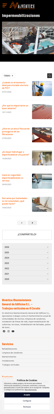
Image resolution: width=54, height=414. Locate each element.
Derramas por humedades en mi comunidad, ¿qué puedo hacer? (14, 201)
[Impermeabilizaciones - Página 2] (32, 223)
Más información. (31, 390)
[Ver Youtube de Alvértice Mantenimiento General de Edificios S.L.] (13, 332)
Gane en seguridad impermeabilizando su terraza (12, 178)
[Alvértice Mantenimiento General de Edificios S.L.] (22, 5)
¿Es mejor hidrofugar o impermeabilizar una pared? (15, 153)
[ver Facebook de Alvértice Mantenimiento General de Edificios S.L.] (4, 332)
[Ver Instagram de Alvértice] (9, 332)
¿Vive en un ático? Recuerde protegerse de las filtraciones (16, 131)
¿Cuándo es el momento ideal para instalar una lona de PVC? (15, 85)
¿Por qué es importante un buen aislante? (15, 107)
